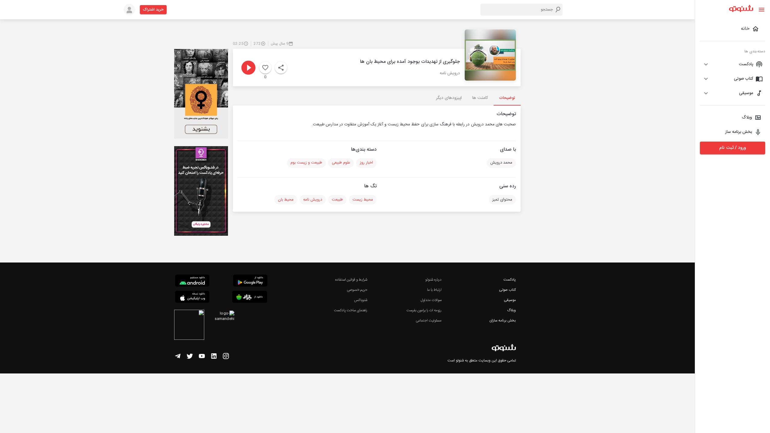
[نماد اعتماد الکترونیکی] (189, 326)
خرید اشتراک (153, 9)
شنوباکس (360, 300)
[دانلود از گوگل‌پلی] (250, 281)
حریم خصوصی (357, 290)
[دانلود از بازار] (249, 298)
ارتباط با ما (434, 290)
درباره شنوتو (433, 279)
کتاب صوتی (507, 290)
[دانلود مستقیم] (192, 281)
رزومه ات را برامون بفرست (424, 310)
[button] (732, 64)
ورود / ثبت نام (732, 148)
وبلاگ (511, 310)
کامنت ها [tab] (480, 98)
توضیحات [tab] (507, 98)
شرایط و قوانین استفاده (351, 279)
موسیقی (510, 300)
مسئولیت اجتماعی (429, 320)
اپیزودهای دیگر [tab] (449, 98)
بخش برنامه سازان (502, 320)
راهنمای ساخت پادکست (350, 310)
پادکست (510, 279)
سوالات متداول (431, 300)
